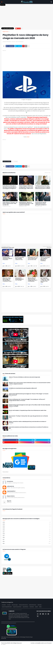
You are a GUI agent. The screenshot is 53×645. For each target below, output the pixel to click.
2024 (26, 526)
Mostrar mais (47, 172)
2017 (26, 539)
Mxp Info (9, 501)
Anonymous (10, 481)
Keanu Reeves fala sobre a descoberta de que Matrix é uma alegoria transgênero (9, 187)
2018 (26, 537)
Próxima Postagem (47, 246)
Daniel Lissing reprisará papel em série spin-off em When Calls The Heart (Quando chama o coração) (29, 405)
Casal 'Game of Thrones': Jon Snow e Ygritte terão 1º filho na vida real (10, 203)
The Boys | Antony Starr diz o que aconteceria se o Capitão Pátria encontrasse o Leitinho (42, 187)
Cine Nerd (4, 604)
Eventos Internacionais (23, 604)
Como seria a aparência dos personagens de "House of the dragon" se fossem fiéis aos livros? (28, 394)
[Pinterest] (23, 46)
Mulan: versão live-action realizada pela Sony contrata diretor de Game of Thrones (27, 422)
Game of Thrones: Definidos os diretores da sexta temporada (24, 377)
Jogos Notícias (25, 606)
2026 (26, 522)
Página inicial (5, 31)
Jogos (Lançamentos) (17, 606)
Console (15, 161)
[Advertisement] (26, 15)
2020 (26, 533)
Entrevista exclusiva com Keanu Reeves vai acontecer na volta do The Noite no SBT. (28, 427)
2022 (26, 530)
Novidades (32, 606)
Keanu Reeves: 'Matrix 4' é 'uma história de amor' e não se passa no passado (26, 203)
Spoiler (36, 606)
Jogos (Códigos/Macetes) (6, 606)
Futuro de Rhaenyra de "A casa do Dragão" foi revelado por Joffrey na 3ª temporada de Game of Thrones (27, 400)
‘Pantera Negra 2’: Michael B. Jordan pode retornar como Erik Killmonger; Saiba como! (26, 187)
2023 (26, 528)
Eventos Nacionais (32, 604)
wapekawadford (11, 491)
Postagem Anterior (6, 246)
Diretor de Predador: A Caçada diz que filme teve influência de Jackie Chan (27, 410)
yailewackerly (10, 486)
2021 (26, 532)
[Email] (26, 46)
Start (28, 137)
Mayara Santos (11, 496)
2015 (26, 543)
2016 (26, 541)
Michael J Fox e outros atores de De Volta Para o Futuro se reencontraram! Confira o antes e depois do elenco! (29, 383)
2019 (26, 535)
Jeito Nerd (39, 604)
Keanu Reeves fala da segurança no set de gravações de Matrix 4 (40, 203)
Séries (40, 606)
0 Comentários (20, 41)
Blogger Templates (26, 643)
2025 (26, 524)
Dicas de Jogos (15, 604)
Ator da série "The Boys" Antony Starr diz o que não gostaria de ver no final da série (28, 416)
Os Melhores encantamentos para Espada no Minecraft (23, 388)
